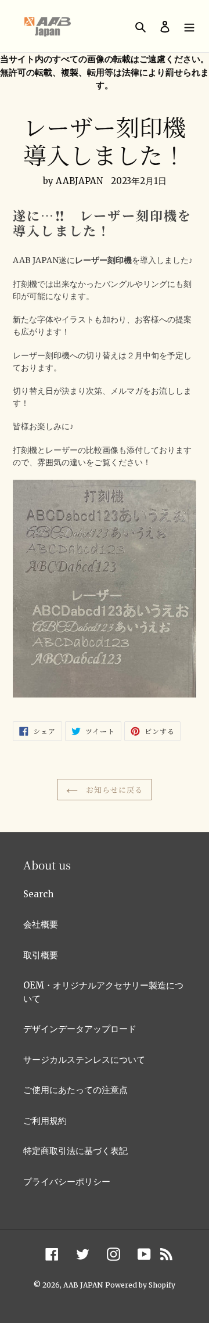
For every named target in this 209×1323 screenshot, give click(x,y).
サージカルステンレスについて (84, 1059)
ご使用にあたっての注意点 (75, 1089)
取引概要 (40, 955)
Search (38, 894)
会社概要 (40, 924)
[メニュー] (189, 26)
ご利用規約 (45, 1120)
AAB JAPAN (83, 1285)
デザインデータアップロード (79, 1028)
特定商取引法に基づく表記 (75, 1150)
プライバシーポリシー (66, 1181)
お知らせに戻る (113, 789)
